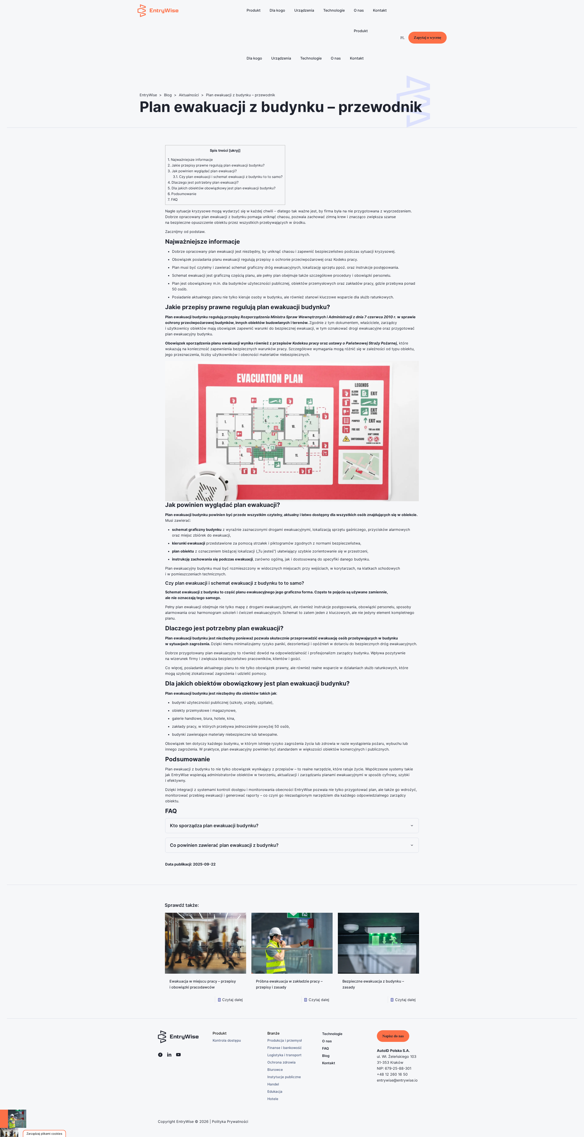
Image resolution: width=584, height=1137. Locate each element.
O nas (327, 1041)
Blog (168, 95)
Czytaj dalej (232, 999)
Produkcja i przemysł (284, 1040)
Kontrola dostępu (227, 1040)
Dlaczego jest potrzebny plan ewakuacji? (203, 182)
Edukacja (274, 1091)
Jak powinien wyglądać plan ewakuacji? (202, 171)
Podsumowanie (182, 194)
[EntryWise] (157, 10)
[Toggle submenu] (253, 24)
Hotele (272, 1099)
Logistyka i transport (284, 1055)
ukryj (234, 150)
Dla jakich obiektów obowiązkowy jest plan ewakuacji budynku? (222, 188)
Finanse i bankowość (284, 1048)
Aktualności (189, 95)
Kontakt (328, 1063)
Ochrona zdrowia (281, 1062)
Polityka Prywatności (230, 1121)
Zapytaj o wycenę (427, 37)
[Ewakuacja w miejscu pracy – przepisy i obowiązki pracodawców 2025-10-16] (25, 1119)
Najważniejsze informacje (190, 159)
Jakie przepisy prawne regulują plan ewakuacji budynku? (216, 165)
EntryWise (148, 95)
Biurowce (275, 1069)
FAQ (173, 199)
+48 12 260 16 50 (392, 1074)
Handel (273, 1084)
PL (402, 38)
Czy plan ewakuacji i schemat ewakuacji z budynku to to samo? (228, 177)
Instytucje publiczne (284, 1077)
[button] (44, 1133)
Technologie (332, 1034)
